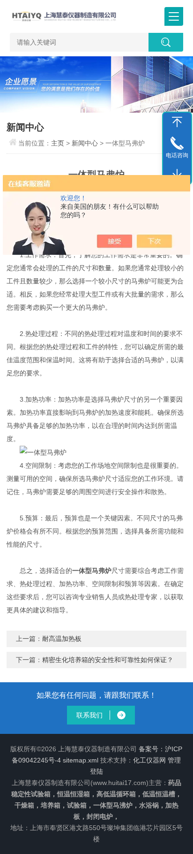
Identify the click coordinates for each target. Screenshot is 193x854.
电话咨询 (177, 155)
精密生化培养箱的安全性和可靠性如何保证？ (107, 659)
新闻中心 (85, 143)
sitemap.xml (80, 760)
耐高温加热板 (62, 638)
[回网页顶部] (177, 122)
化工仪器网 (149, 760)
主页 (57, 143)
